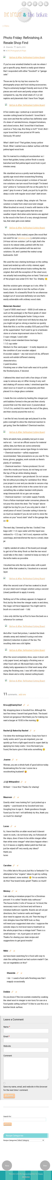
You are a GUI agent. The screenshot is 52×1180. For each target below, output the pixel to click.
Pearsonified (27, 1174)
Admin (26, 1177)
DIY (8, 51)
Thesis (40, 1174)
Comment (7, 1055)
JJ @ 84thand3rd (11, 782)
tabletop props (24, 238)
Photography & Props (18, 51)
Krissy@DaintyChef (12, 705)
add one (22, 694)
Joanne (6, 759)
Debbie (6, 992)
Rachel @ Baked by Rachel (15, 730)
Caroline (7, 865)
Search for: (7, 1116)
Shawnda (11, 973)
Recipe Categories (10, 1140)
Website (7, 1046)
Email (6, 1036)
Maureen (7, 797)
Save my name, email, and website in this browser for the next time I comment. (25, 1088)
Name (6, 1027)
